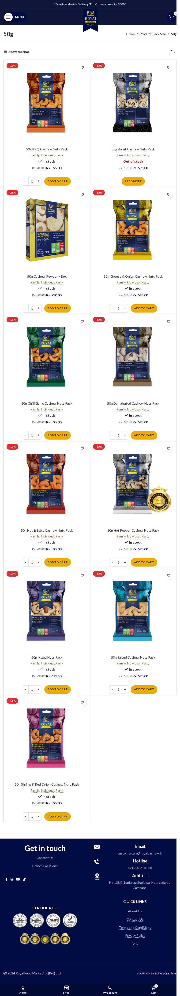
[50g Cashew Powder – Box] (47, 230)
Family (35, 155)
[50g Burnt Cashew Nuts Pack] (133, 103)
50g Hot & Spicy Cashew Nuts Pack (47, 530)
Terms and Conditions (135, 927)
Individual (47, 155)
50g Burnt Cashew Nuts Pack (133, 149)
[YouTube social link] (18, 879)
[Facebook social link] (6, 879)
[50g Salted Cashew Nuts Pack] (133, 611)
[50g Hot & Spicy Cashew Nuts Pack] (47, 484)
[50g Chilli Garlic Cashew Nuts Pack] (47, 357)
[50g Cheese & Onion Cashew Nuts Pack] (133, 230)
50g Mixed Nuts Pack (46, 657)
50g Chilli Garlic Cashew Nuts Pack (46, 403)
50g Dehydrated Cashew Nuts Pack (133, 403)
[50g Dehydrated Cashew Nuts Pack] (133, 357)
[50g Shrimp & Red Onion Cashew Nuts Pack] (47, 738)
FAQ (135, 944)
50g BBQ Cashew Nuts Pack (47, 149)
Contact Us (45, 858)
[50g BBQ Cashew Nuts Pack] (47, 103)
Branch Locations (45, 866)
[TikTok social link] (24, 879)
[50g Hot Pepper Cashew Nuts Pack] (133, 484)
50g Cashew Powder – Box (47, 276)
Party (59, 155)
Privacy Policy (135, 935)
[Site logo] (90, 20)
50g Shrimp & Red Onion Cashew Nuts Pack (47, 784)
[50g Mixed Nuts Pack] (47, 611)
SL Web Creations (165, 973)
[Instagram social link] (12, 879)
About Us (135, 911)
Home (130, 34)
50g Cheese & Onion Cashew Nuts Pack (133, 276)
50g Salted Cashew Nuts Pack (133, 657)
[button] (57, 181)
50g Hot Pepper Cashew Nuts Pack (133, 530)
